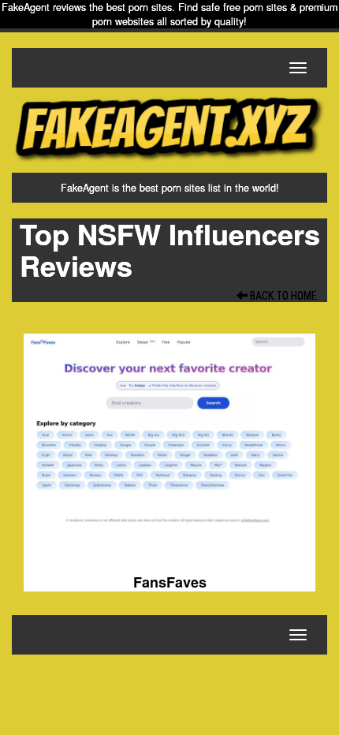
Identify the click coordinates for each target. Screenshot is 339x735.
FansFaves (170, 582)
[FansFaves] (169, 443)
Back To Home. (283, 295)
